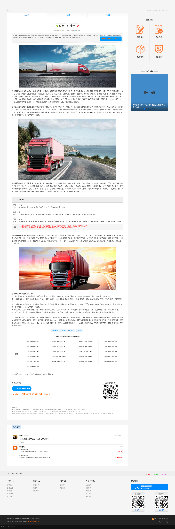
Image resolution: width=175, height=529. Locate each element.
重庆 (10, 527)
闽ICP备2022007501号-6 (161, 519)
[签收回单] (159, 25)
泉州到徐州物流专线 (110, 351)
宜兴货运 (79, 331)
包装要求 (62, 488)
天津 (8, 527)
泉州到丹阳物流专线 (33, 346)
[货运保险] (159, 45)
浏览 (68, 15)
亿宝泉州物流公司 (18, 317)
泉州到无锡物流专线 (110, 361)
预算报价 (140, 37)
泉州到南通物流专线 (58, 361)
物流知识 (36, 488)
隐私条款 (14, 521)
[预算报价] (140, 25)
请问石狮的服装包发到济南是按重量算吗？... (35, 439)
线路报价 (62, 485)
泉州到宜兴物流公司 (97, 112)
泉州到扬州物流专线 (58, 351)
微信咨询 (155, 475)
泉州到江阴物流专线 (110, 341)
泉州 (2, 527)
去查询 (120, 451)
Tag (160, 522)
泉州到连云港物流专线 (85, 351)
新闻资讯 (36, 485)
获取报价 (164, 474)
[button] (144, 109)
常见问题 (88, 496)
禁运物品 (88, 485)
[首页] (9, 473)
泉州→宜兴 (19, 474)
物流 (8, 10)
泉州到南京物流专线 (33, 351)
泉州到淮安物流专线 (33, 361)
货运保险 (159, 57)
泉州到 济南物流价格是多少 (42, 451)
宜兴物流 (63, 331)
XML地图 (24, 521)
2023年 (27, 15)
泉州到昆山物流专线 (33, 356)
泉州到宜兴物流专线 (85, 346)
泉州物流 (55, 331)
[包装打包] (140, 45)
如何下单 (88, 488)
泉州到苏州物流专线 (58, 341)
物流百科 (36, 491)
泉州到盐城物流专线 (85, 361)
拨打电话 (148, 474)
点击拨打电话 (111, 39)
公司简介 (10, 485)
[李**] (15, 437)
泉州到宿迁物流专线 (85, 356)
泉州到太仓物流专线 (85, 341)
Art (164, 522)
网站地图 (19, 521)
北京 (5, 527)
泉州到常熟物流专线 (33, 366)
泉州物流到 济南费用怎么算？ (43, 457)
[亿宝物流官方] (15, 448)
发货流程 (88, 491)
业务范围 (10, 488)
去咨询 (120, 457)
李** (20, 436)
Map (167, 522)
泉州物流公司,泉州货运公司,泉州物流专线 (18, 518)
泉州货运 (71, 331)
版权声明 (9, 521)
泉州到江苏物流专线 (110, 356)
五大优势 (10, 496)
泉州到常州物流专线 (110, 346)
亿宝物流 (22, 447)
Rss (162, 522)
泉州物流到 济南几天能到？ (26, 457)
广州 (13, 527)
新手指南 (88, 493)
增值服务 (10, 491)
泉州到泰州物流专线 (33, 341)
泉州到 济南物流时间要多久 (26, 451)
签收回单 (159, 37)
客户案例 (10, 493)
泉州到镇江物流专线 (58, 346)
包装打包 (140, 57)
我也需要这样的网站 (33, 521)
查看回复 (21, 442)
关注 (108, 15)
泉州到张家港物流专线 (59, 356)
